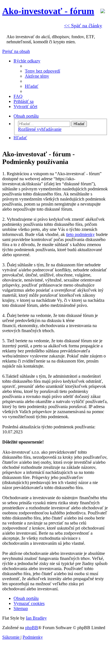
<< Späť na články (83, 25)
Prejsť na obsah (16, 51)
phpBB (31, 627)
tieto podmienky (80, 234)
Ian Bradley (36, 618)
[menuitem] (42, 71)
